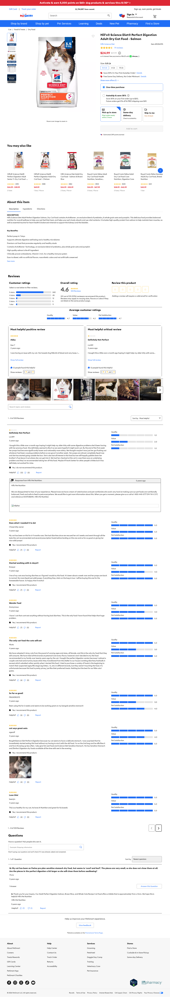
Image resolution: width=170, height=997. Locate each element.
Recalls (71, 993)
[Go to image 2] (11, 48)
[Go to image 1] (11, 37)
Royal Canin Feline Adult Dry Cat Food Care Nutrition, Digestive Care (124, 176)
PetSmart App (12, 971)
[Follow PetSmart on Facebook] (9, 983)
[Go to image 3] (11, 58)
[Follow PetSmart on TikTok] (27, 983)
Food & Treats (19, 29)
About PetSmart (13, 948)
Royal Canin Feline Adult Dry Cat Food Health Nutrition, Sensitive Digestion (97, 177)
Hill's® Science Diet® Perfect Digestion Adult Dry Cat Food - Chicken (45, 176)
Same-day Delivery (135, 957)
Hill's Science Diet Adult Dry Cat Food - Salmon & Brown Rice (72, 176)
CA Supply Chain (121, 993)
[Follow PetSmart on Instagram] (15, 983)
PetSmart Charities (14, 975)
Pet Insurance (92, 971)
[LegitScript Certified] (133, 983)
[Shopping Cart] (158, 17)
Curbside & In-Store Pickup (138, 953)
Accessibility (52, 966)
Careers (10, 953)
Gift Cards (11, 962)
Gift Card (13, 9)
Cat (9, 29)
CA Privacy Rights (135, 993)
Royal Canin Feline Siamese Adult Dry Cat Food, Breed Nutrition (152, 176)
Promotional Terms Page (94, 933)
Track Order (52, 957)
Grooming (91, 948)
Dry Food (31, 29)
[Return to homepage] (26, 15)
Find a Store (132, 948)
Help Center (52, 948)
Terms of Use (80, 993)
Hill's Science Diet (107, 44)
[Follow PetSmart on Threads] (21, 983)
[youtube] (33, 983)
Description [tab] (14, 209)
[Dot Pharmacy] (151, 983)
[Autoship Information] (128, 95)
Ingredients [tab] (27, 209)
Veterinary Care (93, 966)
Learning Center (13, 966)
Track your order (29, 9)
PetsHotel (91, 953)
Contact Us (51, 953)
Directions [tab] (41, 209)
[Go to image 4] (11, 68)
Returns (50, 962)
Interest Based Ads (106, 993)
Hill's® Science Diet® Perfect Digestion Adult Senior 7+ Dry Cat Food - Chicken (17, 177)
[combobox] (80, 15)
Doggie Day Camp (94, 957)
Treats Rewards (13, 957)
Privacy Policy (92, 993)
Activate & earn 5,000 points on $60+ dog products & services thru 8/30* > (85, 2)
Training (90, 962)
